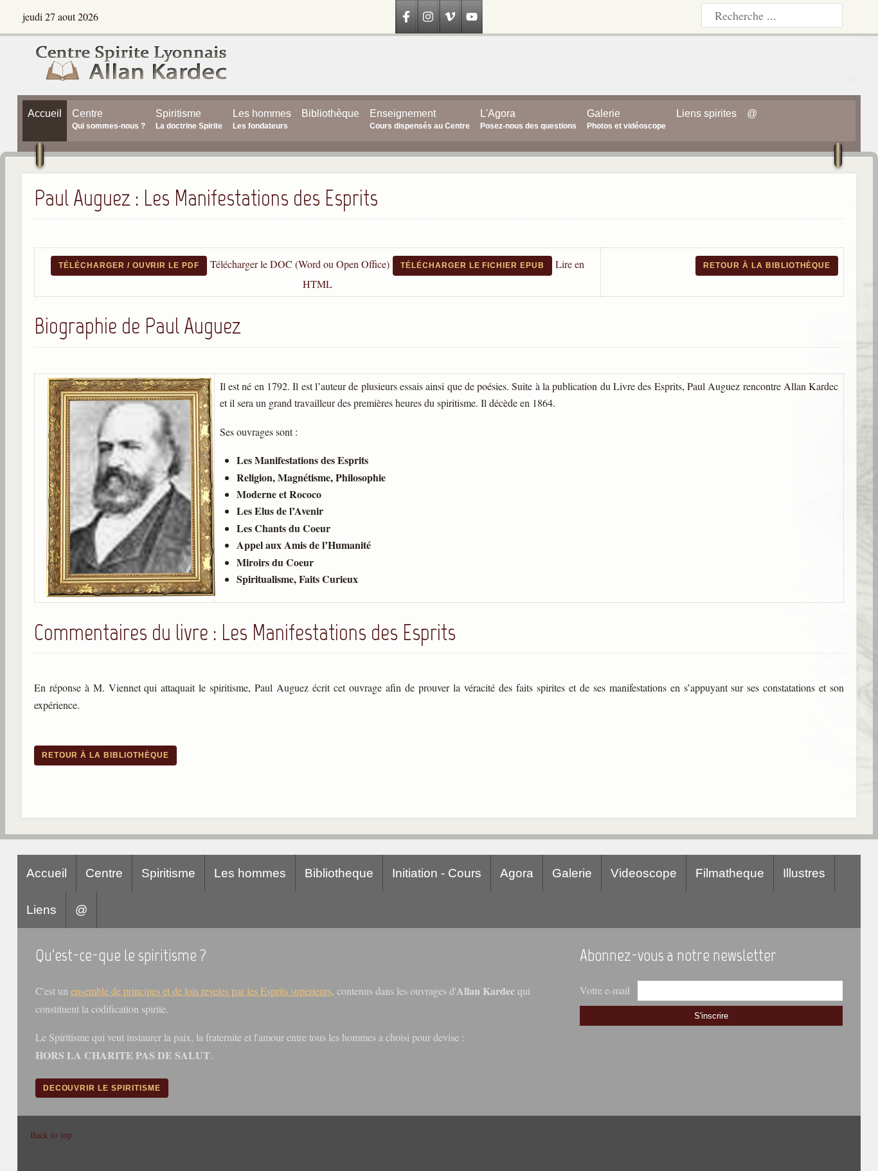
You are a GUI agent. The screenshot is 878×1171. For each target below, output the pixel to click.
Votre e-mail (605, 990)
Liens (41, 909)
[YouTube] (472, 16)
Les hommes (250, 873)
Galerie (572, 873)
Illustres (804, 873)
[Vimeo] (450, 16)
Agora (516, 873)
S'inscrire (711, 1016)
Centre (104, 873)
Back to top (51, 1135)
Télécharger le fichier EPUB (472, 265)
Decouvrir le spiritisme (102, 1088)
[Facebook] (406, 16)
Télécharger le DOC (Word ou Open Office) (300, 264)
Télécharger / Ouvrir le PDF (128, 265)
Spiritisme (168, 873)
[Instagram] (428, 16)
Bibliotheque (339, 873)
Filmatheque (729, 873)
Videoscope (644, 873)
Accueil (46, 873)
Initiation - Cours (436, 873)
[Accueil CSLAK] (122, 65)
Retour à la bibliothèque (766, 265)
